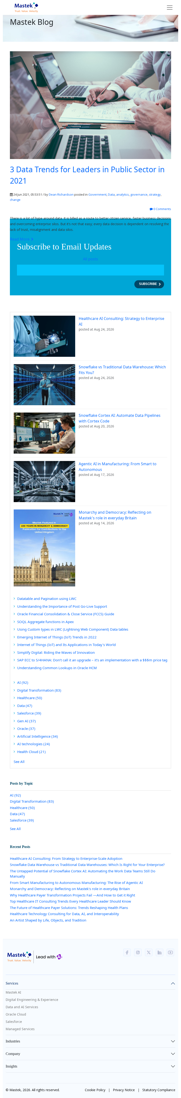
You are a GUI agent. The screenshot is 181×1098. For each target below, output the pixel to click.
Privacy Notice (124, 1090)
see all (19, 761)
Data (111, 194)
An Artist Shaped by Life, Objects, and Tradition (48, 920)
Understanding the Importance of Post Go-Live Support (62, 606)
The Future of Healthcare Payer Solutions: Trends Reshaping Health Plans (69, 907)
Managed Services (20, 1029)
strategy (155, 194)
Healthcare (29, 697)
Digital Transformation (39, 690)
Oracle (26, 728)
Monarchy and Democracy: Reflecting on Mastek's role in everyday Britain (70, 888)
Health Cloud (31, 751)
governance (139, 194)
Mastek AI (13, 992)
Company (13, 1054)
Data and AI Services (22, 1007)
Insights (11, 1066)
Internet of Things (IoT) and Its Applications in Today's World (66, 644)
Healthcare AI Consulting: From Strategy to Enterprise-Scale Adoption (66, 858)
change (15, 200)
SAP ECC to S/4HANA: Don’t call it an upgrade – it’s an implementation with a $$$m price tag (92, 660)
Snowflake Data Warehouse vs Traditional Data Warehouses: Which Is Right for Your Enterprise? (87, 864)
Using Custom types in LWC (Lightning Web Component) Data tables (72, 629)
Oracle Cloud (16, 1014)
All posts (90, 259)
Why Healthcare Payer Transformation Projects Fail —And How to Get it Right (72, 895)
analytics (122, 194)
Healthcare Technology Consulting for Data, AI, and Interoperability (64, 913)
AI (22, 682)
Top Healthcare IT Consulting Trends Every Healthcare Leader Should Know (70, 901)
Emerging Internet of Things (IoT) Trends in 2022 (57, 637)
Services (12, 983)
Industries (13, 1041)
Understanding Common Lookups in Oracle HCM (57, 667)
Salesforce (29, 713)
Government (97, 194)
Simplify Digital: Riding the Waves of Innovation (56, 652)
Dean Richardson (61, 194)
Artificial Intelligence (37, 736)
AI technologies (33, 743)
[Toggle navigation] (169, 7)
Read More (20, 239)
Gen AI (26, 721)
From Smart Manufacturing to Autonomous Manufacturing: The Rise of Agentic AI (76, 882)
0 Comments (162, 209)
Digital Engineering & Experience (32, 999)
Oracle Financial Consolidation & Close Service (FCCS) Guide (65, 613)
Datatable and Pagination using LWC (46, 598)
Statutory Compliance (158, 1090)
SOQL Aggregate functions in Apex (45, 621)
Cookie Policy (95, 1090)
